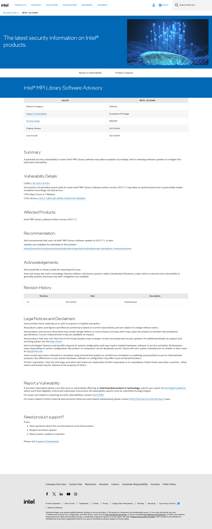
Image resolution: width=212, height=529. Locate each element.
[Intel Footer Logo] (29, 501)
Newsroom (90, 484)
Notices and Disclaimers (156, 514)
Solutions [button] (52, 5)
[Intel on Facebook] (47, 494)
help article (56, 341)
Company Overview (56, 484)
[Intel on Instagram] (75, 494)
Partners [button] (87, 5)
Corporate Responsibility (135, 484)
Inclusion (155, 484)
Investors (103, 484)
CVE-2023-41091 (40, 183)
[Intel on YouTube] (68, 494)
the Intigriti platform (174, 388)
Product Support (124, 72)
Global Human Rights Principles (143, 517)
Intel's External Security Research (147, 399)
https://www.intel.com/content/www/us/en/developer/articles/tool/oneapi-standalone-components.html (77, 248)
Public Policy (169, 484)
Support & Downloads (47, 441)
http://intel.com (34, 351)
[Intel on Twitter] (54, 494)
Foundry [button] (102, 5)
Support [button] (36, 5)
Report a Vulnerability (90, 72)
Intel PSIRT (98, 395)
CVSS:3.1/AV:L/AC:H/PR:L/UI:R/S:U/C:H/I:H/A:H (61, 198)
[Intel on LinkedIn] (61, 494)
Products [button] (21, 5)
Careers (115, 484)
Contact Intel (75, 484)
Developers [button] (70, 5)
